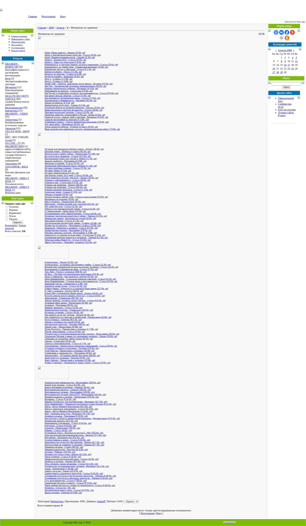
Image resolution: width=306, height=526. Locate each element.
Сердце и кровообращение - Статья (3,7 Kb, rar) (68, 343)
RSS (303, 22)
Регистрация (48, 16)
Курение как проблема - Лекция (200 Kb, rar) (66, 185)
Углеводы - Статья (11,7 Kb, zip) (60, 488)
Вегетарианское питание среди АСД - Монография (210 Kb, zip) (75, 394)
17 (289, 65)
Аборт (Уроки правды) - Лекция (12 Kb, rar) (65, 52)
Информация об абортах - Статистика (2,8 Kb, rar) (69, 91)
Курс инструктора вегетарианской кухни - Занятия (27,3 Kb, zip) (75, 435)
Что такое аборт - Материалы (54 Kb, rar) (64, 124)
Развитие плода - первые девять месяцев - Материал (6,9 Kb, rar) (76, 117)
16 (285, 65)
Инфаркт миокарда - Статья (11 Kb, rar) (63, 308)
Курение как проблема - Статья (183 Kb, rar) (66, 187)
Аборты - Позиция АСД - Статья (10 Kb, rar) (65, 60)
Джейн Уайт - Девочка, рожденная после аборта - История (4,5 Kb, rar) (79, 84)
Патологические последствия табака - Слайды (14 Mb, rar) (73, 223)
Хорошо (13, 210)
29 (281, 72)
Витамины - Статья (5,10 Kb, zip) (60, 399)
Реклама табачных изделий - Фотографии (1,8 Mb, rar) (71, 233)
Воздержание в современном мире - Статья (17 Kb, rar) (71, 269)
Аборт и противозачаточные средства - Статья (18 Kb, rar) (73, 55)
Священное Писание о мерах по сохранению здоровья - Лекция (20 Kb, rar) (81, 336)
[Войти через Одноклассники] (287, 38)
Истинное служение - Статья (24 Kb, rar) (64, 312)
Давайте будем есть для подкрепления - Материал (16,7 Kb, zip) (76, 402)
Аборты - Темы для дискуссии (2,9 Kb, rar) (65, 62)
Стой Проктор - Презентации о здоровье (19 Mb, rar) (70, 351)
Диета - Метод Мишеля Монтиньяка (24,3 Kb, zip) (68, 406)
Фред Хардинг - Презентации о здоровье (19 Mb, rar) (70, 360)
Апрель (60, 27)
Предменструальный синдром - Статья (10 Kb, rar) (69, 112)
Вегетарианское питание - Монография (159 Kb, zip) (70, 392)
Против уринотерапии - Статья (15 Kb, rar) (65, 331)
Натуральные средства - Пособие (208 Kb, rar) (67, 324)
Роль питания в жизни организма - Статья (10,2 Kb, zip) (71, 464)
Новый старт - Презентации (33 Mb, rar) (63, 327)
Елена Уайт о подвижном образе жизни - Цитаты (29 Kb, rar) (74, 293)
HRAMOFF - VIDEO (16, 113)
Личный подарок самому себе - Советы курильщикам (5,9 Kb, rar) (76, 197)
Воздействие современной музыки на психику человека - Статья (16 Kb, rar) (81, 267)
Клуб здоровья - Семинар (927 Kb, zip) (63, 319)
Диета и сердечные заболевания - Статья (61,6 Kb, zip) (71, 409)
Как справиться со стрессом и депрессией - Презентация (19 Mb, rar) (78, 317)
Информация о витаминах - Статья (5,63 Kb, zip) (68, 423)
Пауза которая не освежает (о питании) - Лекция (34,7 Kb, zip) (74, 445)
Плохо (12, 216)
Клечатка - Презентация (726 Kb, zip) (62, 428)
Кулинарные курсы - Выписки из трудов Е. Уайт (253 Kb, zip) (74, 433)
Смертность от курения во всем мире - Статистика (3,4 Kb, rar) (75, 235)
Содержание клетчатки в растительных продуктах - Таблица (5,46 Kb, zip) (80, 476)
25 (292, 68)
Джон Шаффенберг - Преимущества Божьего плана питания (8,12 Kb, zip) (80, 404)
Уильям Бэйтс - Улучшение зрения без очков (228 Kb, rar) (72, 355)
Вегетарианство (13, 107)
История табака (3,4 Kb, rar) (58, 170)
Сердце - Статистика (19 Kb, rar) (60, 341)
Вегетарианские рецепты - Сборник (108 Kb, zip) (68, 390)
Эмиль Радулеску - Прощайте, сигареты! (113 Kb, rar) (70, 242)
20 (274, 68)
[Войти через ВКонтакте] (281, 32)
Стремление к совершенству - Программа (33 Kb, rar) (70, 353)
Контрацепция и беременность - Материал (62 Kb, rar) (70, 100)
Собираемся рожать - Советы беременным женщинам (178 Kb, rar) (77, 122)
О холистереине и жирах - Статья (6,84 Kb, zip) (67, 440)
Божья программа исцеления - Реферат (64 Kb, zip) (69, 387)
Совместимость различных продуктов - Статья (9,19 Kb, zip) (74, 473)
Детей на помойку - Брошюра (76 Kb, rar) (64, 76)
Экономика (11, 163)
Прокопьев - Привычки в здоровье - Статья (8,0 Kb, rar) (71, 228)
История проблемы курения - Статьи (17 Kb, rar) (68, 168)
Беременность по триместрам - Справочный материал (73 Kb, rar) (76, 67)
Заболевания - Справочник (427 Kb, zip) (64, 298)
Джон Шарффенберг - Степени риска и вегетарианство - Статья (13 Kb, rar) (81, 281)
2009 (51, 27)
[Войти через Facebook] (286, 32)
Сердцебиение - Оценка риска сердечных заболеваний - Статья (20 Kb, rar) (81, 346)
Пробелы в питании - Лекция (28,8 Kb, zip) (65, 461)
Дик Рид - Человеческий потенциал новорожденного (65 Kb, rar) (75, 86)
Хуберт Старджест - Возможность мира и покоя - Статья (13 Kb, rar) (77, 363)
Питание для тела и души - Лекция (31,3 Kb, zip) (68, 454)
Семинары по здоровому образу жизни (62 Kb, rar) (69, 339)
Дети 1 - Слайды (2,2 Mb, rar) (59, 79)
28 (277, 72)
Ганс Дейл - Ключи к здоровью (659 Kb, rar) (66, 272)
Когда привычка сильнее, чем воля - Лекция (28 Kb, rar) (71, 178)
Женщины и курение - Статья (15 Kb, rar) (64, 163)
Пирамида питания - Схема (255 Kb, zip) (64, 447)
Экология (10, 128)
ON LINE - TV (13, 143)
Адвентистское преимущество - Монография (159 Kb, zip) (72, 382)
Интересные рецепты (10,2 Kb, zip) (61, 421)
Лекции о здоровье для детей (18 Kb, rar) (64, 322)
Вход (63, 16)
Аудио (8, 140)
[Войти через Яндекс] (292, 32)
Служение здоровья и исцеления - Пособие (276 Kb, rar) (72, 348)
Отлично (14, 206)
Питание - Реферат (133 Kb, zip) (60, 452)
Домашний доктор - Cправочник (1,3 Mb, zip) (66, 284)
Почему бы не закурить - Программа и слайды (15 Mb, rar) (73, 225)
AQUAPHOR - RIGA (16, 166)
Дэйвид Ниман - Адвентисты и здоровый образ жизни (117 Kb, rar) (76, 288)
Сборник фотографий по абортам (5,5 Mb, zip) (67, 119)
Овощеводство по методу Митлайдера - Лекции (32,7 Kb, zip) (74, 442)
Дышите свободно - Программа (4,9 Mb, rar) (66, 161)
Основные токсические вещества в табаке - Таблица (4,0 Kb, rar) (76, 216)
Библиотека (11, 110)
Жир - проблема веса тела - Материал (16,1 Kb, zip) (70, 414)
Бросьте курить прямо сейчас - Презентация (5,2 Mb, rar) (72, 154)
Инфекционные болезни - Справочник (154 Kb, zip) (69, 310)
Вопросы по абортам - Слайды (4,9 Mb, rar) (65, 74)
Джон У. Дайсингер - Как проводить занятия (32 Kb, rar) (71, 276)
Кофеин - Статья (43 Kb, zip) (58, 430)
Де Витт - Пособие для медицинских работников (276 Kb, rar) (74, 274)
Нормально (15, 213)
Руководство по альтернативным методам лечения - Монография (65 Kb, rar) (82, 334)
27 (274, 72)
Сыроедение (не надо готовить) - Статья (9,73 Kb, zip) (71, 483)
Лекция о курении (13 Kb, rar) (59, 194)
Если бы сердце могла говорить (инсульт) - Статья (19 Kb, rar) (75, 296)
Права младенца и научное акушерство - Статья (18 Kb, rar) (73, 110)
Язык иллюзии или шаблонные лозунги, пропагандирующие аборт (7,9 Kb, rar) (82, 129)
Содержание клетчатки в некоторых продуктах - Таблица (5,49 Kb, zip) (79, 478)
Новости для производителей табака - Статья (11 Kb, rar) (72, 209)
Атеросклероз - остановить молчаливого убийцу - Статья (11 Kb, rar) (78, 264)
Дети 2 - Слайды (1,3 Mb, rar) (59, 81)
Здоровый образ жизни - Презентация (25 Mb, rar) (68, 303)
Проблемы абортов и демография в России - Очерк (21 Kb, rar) (75, 115)
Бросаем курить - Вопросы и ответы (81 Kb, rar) (68, 151)
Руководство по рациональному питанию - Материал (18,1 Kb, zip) (77, 466)
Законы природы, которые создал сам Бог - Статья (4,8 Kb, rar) (75, 300)
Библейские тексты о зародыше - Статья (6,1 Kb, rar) (70, 69)
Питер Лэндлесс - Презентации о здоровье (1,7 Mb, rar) (71, 329)
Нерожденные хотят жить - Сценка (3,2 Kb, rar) (67, 105)
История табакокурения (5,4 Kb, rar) (62, 173)
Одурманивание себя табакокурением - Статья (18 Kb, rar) (73, 213)
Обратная (15, 42)
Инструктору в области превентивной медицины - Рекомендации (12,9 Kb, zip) (82, 418)
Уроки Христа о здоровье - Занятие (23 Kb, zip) (67, 358)
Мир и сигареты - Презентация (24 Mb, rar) (65, 202)
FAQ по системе (287, 109)
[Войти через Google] (281, 37)
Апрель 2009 (285, 50)
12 (296, 61)
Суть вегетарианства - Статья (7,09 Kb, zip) (66, 480)
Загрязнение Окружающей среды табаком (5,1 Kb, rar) (71, 166)
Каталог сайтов (18, 50)
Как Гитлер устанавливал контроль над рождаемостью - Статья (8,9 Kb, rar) (81, 93)
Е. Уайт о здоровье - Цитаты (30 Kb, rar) (64, 291)
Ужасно (13, 219)
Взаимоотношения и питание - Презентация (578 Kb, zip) (72, 397)
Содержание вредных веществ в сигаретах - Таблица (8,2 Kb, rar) (76, 237)
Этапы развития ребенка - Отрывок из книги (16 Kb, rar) (71, 127)
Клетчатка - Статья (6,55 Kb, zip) (60, 425)
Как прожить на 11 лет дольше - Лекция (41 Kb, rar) (69, 315)
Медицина (11, 87)
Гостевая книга (18, 48)
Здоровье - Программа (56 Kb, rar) (61, 305)
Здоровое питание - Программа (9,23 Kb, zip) (66, 416)
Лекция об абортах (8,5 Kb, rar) (59, 103)
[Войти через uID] (276, 32)
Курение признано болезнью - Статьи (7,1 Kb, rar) (68, 190)
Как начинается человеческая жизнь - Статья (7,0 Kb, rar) (72, 98)
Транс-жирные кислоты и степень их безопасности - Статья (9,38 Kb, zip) (80, 485)
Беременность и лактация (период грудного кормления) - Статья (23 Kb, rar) (81, 64)
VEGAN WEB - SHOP (17, 131)
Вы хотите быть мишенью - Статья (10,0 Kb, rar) (68, 156)
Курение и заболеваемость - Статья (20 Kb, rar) (67, 180)
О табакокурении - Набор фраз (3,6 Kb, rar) (65, 211)
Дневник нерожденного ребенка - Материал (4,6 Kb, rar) (71, 88)
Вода (8, 78)
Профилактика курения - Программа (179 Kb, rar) (68, 230)
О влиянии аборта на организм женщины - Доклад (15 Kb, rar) (74, 107)
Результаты (11, 225)
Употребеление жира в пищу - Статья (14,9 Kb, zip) (69, 490)
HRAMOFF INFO (14, 146)
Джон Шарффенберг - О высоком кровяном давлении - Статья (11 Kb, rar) (80, 279)
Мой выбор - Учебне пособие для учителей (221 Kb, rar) (71, 204)
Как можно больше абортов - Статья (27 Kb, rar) (68, 96)
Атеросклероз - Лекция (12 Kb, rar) (61, 262)
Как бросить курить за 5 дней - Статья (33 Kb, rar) (69, 175)
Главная (32, 16)
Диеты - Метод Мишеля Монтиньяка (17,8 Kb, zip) (69, 411)
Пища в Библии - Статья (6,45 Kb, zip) (63, 457)
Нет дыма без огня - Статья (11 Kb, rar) (63, 206)
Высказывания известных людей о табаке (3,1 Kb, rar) (71, 158)
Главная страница (19, 36)
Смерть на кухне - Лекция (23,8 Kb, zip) (64, 471)
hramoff (101, 501)
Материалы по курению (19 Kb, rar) (61, 199)
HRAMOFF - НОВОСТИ (12, 65)
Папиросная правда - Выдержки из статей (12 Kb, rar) (70, 218)
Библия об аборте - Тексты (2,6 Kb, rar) (63, 72)
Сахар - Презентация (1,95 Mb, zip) (61, 469)
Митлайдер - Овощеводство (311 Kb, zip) (64, 437)
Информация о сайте (20, 39)
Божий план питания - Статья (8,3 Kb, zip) (65, 385)
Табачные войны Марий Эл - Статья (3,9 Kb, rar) (68, 240)
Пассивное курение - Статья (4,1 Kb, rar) (64, 221)
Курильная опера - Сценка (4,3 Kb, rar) (63, 192)
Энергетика (11, 119)
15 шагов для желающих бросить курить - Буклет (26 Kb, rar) (74, 149)
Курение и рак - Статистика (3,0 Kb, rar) (64, 182)
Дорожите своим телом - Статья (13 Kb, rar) (66, 286)
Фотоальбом (16, 45)
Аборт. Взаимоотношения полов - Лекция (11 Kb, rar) (70, 57)
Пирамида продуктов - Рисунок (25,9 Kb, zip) (66, 449)
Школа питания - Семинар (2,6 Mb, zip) (63, 492)
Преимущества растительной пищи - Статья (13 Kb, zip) (72, 459)
